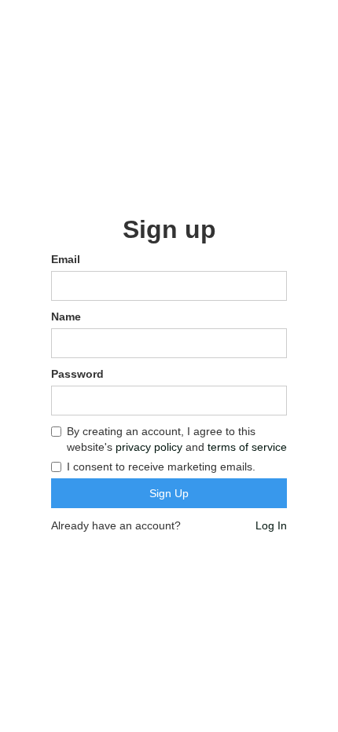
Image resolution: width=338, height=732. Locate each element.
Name (66, 316)
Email (65, 259)
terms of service (247, 447)
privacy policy (149, 447)
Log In (271, 525)
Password (77, 374)
